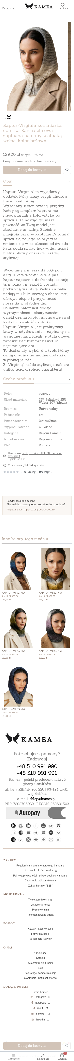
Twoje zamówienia (39, 899)
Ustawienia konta (40, 904)
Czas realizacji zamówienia (40, 880)
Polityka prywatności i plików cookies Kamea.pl (40, 875)
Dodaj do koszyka (32, 170)
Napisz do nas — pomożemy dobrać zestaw (31, 509)
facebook (40, 1002)
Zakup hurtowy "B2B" (40, 885)
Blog (40, 967)
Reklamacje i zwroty (40, 938)
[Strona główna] (28, 739)
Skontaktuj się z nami (40, 962)
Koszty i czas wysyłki (40, 928)
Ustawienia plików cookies (39, 870)
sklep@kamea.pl (43, 799)
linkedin (40, 1019)
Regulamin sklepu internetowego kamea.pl (40, 865)
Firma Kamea (40, 992)
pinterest (40, 1013)
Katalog (40, 957)
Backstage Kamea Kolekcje (40, 973)
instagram (40, 996)
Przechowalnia (40, 909)
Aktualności (40, 952)
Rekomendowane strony (40, 914)
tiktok (40, 1008)
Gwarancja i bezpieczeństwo (40, 977)
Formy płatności (40, 933)
